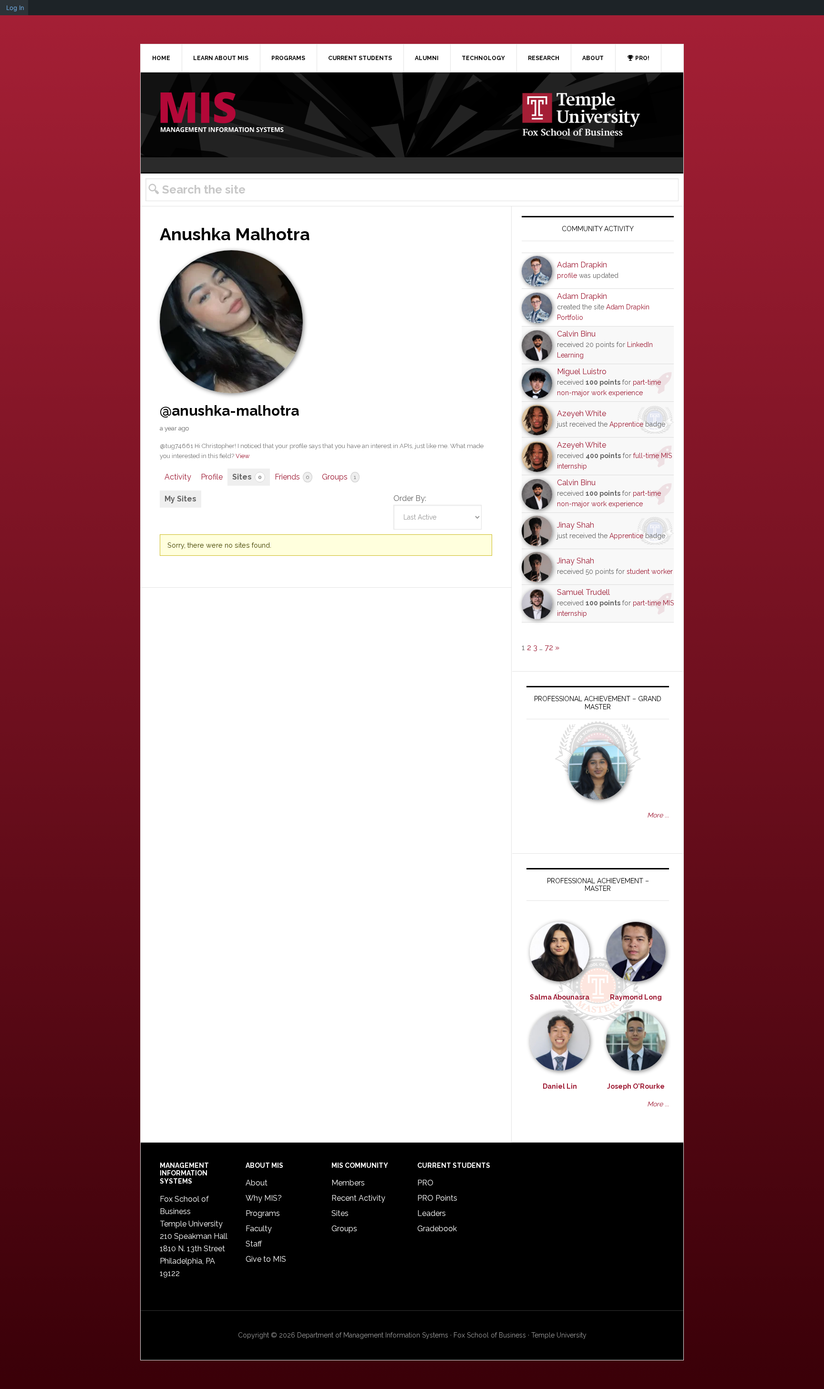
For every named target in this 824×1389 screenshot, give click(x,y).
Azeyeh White (581, 413)
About (257, 1182)
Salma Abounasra (559, 997)
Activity (178, 476)
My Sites (180, 498)
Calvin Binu (576, 333)
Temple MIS (222, 113)
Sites (247, 476)
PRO (425, 1182)
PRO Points (437, 1198)
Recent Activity (358, 1198)
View (242, 456)
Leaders (431, 1213)
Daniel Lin (560, 1086)
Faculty (259, 1228)
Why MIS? (264, 1198)
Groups (339, 476)
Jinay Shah (575, 525)
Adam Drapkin (582, 264)
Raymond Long (636, 997)
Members (348, 1182)
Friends (292, 476)
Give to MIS (266, 1259)
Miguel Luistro (582, 371)
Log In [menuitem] (15, 7)
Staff (254, 1243)
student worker (650, 571)
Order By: (409, 498)
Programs (263, 1213)
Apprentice (626, 424)
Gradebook (437, 1228)
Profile (212, 476)
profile (567, 275)
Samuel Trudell (583, 592)
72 (549, 647)
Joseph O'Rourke (636, 1086)
